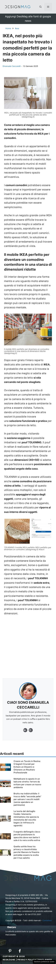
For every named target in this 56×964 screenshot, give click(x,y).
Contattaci (47, 920)
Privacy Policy (26, 959)
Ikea (17, 28)
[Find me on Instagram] (25, 730)
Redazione (9, 959)
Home (8, 28)
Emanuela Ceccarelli (12, 66)
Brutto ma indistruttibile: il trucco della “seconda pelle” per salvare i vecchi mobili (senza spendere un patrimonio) (27, 799)
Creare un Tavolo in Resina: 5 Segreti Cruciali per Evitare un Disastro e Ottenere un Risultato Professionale (27, 767)
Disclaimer (45, 959)
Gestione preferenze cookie (44, 962)
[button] (40, 7)
